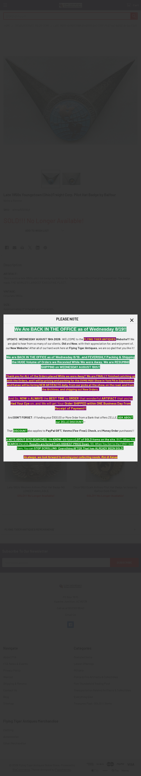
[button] (132, 320)
